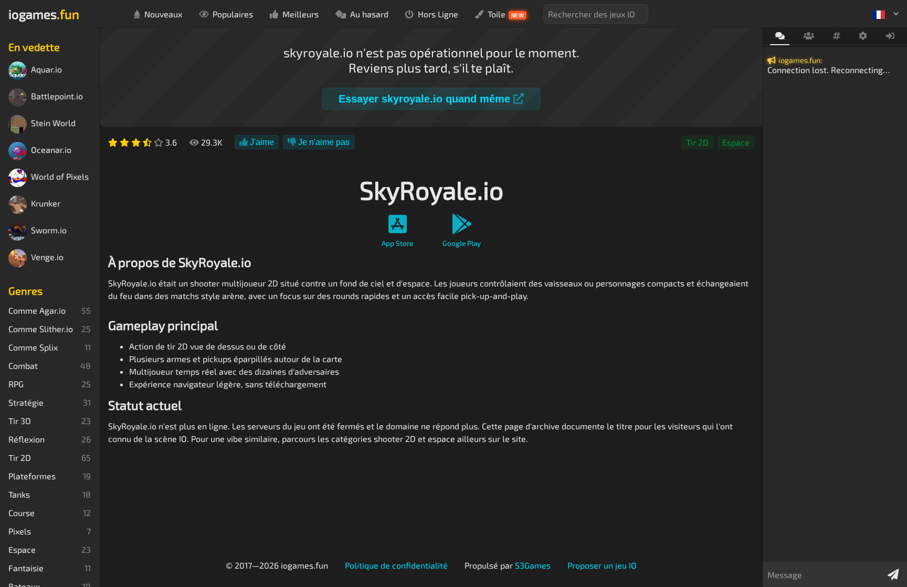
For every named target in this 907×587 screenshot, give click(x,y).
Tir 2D (697, 142)
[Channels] (836, 36)
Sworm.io (49, 230)
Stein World (53, 123)
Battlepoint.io (57, 96)
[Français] (885, 13)
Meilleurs (300, 14)
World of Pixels (60, 177)
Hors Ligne (438, 14)
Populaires (233, 14)
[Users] (808, 36)
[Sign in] (890, 36)
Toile (506, 14)
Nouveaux (163, 14)
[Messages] (779, 36)
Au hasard (369, 14)
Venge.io (47, 257)
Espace (736, 142)
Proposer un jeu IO (602, 565)
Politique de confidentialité (396, 565)
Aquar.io (46, 70)
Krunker (45, 204)
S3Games (533, 565)
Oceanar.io (51, 150)
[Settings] (863, 36)
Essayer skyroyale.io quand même (426, 99)
